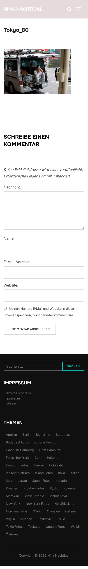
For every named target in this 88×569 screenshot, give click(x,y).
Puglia (10, 519)
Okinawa (53, 511)
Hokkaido (56, 465)
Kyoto (54, 488)
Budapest (63, 434)
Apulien (11, 434)
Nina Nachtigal (23, 9)
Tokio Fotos (14, 526)
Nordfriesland (64, 503)
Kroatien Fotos (33, 488)
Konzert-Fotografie (17, 393)
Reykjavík (44, 519)
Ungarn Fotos (55, 526)
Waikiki (76, 526)
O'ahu (37, 511)
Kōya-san (70, 488)
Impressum (12, 398)
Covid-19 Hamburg (20, 450)
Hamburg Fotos (17, 465)
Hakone (52, 457)
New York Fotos (37, 503)
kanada (61, 480)
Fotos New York (17, 457)
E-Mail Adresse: (17, 261)
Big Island (43, 434)
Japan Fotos (41, 480)
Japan (22, 480)
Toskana (34, 526)
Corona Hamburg (47, 442)
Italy (9, 480)
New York (13, 503)
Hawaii (39, 465)
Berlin (26, 434)
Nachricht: (12, 187)
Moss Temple (34, 496)
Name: (9, 238)
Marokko (12, 496)
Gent (38, 457)
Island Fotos (44, 473)
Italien (74, 473)
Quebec (26, 519)
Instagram (11, 403)
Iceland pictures (18, 473)
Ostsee (70, 511)
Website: (11, 285)
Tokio (61, 519)
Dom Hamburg (50, 450)
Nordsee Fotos (16, 511)
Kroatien (12, 488)
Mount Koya (58, 496)
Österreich (13, 534)
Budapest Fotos (17, 442)
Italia (61, 473)
